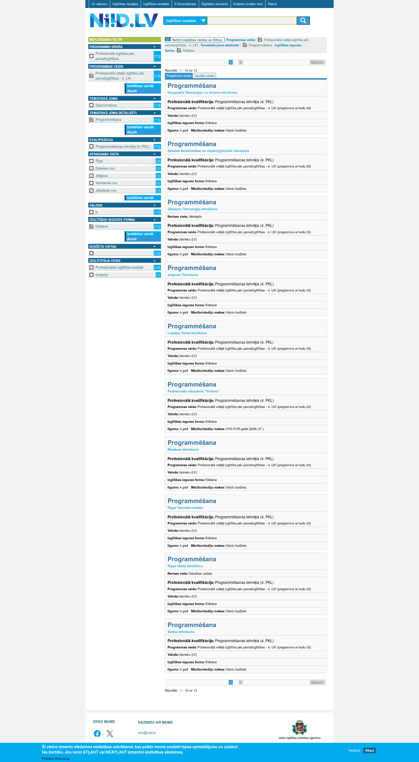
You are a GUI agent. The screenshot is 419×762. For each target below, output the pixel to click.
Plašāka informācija (56, 759)
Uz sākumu (99, 3)
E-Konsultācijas (185, 3)
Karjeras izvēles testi (248, 3)
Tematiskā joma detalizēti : (221, 45)
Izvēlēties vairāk (140, 85)
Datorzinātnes (106, 105)
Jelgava (101, 175)
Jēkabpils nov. (106, 190)
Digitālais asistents (214, 3)
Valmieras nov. (107, 182)
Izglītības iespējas (125, 3)
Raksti (272, 3)
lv (97, 211)
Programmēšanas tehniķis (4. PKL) (123, 146)
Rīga (99, 160)
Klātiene (102, 226)
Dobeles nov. (105, 168)
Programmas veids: (241, 39)
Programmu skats (178, 75)
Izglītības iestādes (156, 3)
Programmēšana (108, 119)
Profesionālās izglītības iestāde (119, 267)
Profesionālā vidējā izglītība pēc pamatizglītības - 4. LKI (120, 76)
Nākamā (317, 62)
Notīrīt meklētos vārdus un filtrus (197, 39)
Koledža (102, 274)
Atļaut (369, 750)
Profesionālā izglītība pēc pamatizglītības (115, 56)
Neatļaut (354, 750)
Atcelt (132, 90)
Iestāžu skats (205, 75)
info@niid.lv (147, 732)
